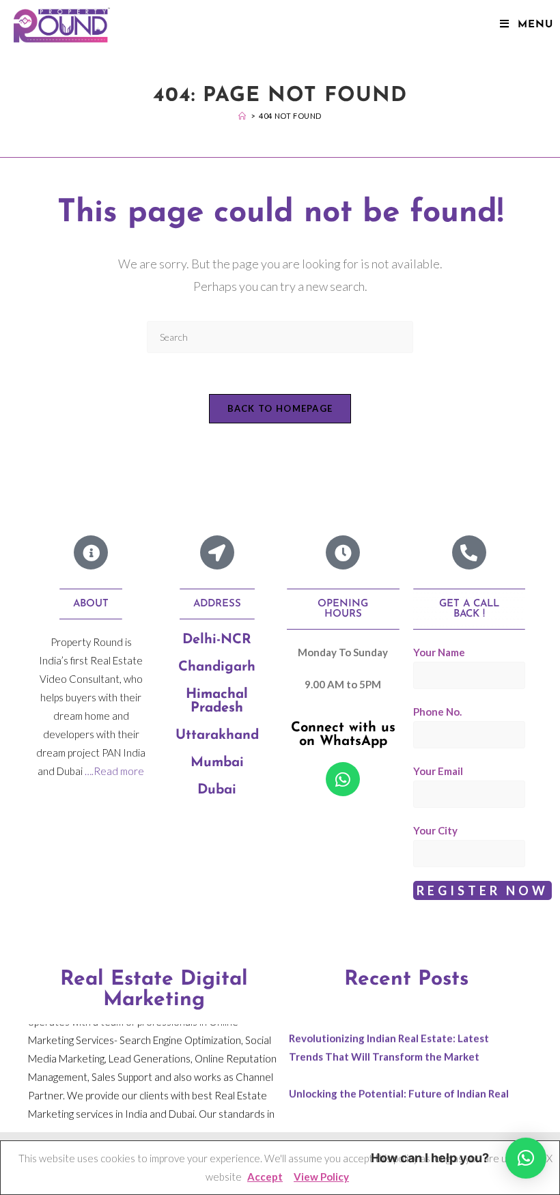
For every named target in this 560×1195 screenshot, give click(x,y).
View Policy (321, 1176)
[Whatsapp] (343, 779)
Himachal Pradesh (217, 701)
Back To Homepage (280, 408)
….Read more (114, 771)
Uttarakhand (217, 735)
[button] (525, 1158)
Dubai (216, 790)
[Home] (242, 115)
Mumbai (217, 763)
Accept (265, 1176)
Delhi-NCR (216, 640)
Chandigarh (216, 667)
